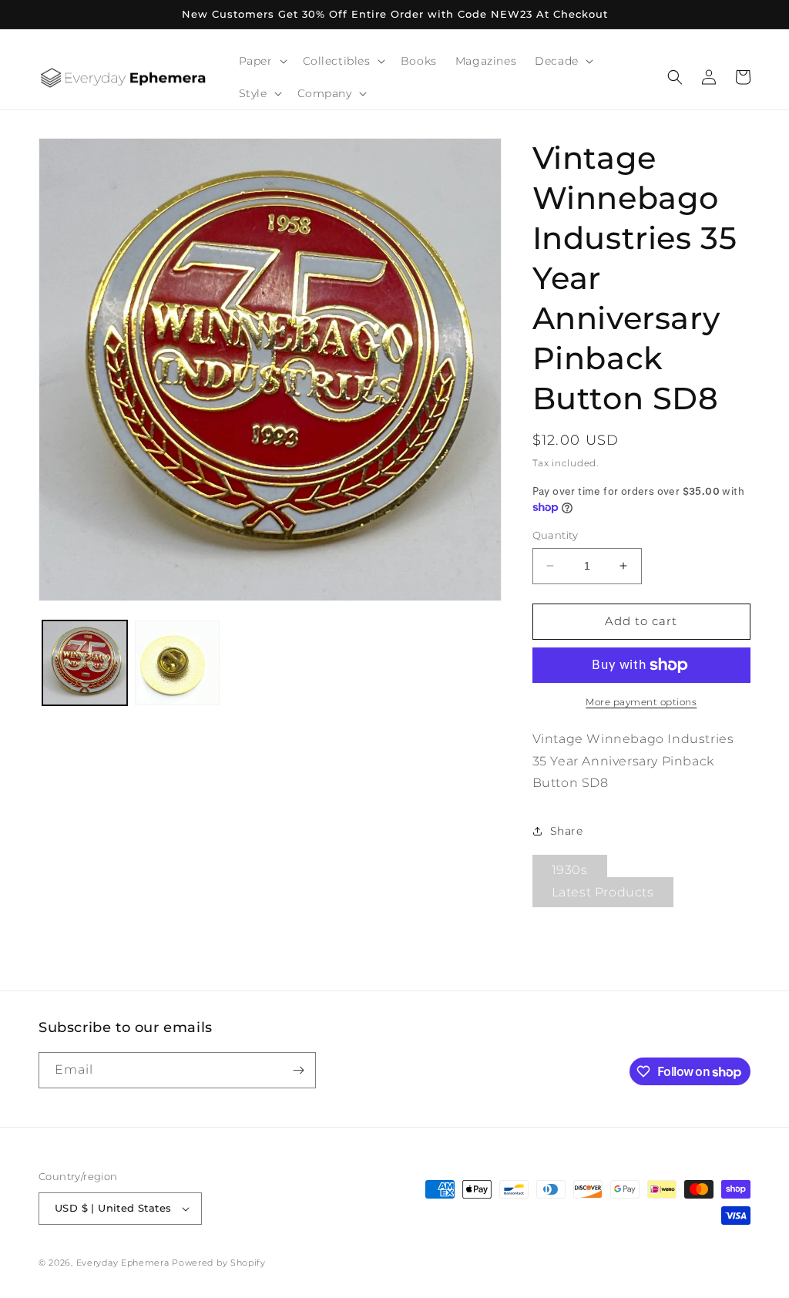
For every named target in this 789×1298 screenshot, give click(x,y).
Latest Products (603, 892)
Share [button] (566, 831)
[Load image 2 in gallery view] (177, 662)
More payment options (641, 702)
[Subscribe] (298, 1070)
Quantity (555, 535)
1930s (570, 870)
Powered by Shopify (219, 1262)
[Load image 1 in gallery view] (84, 662)
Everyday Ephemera (123, 1262)
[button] (262, 61)
